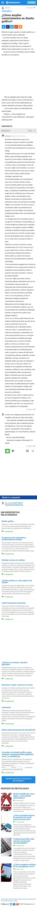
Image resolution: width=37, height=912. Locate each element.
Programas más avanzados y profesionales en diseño (14, 539)
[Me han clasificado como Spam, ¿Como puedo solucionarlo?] (18, 802)
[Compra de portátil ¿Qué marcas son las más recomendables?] (18, 849)
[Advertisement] (18, 75)
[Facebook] (14, 904)
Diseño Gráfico (6, 11)
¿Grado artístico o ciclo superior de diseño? (17, 581)
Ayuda (16, 899)
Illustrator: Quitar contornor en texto (17, 685)
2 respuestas (9, 701)
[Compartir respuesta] (32, 451)
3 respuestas (9, 724)
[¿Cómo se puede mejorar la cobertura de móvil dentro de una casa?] (18, 825)
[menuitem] (8, 27)
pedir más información (14, 505)
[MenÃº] (2, 2)
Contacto (25, 899)
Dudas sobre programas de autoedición (18, 730)
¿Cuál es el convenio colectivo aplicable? (14, 663)
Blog (20, 899)
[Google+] (17, 904)
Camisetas (6, 707)
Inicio (2, 899)
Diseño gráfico (8, 521)
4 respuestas (9, 554)
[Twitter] (11, 904)
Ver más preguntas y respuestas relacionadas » (18, 780)
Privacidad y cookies (11, 901)
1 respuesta (8, 531)
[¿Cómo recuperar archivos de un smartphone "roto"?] (18, 876)
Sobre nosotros (9, 899)
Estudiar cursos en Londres (13, 560)
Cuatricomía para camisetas (14, 603)
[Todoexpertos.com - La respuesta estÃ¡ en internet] (13, 2)
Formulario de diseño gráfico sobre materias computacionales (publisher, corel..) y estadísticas (18, 754)
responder (17, 503)
